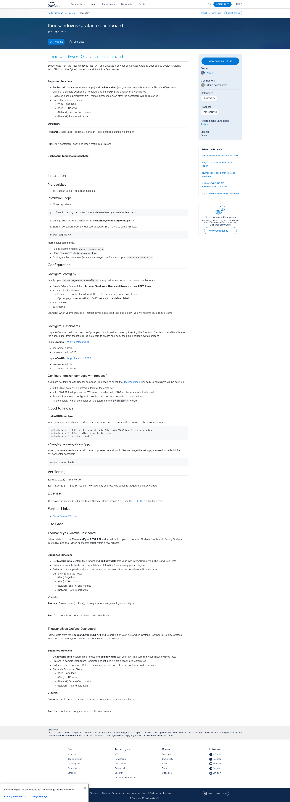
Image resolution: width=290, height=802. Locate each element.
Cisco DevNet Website (65, 516)
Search (71, 13)
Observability (209, 98)
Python (204, 124)
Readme (58, 42)
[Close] (84, 787)
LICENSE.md (141, 501)
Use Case (79, 42)
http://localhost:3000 (78, 342)
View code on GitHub (220, 61)
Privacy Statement (13, 796)
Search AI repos (208, 13)
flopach (210, 73)
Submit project (233, 13)
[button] (230, 231)
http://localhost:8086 (79, 358)
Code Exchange (55, 13)
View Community (218, 231)
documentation (131, 382)
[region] (44, 793)
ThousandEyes (210, 112)
